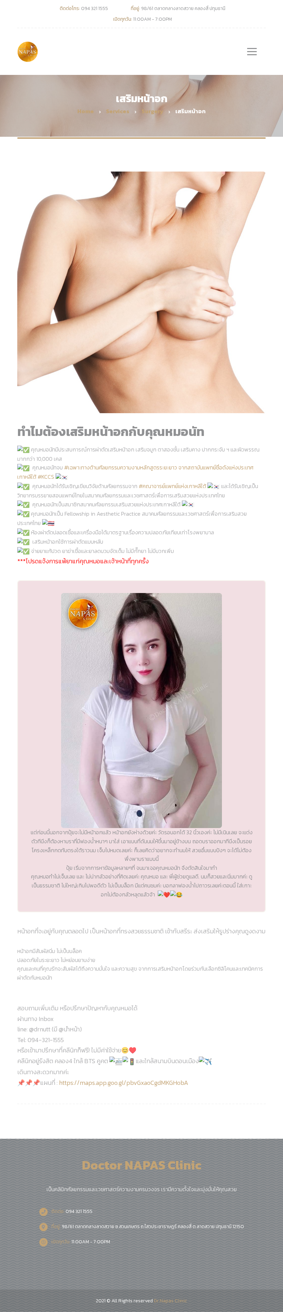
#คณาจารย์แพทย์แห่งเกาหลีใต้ (172, 486)
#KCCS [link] (47, 477)
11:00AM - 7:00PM (80, 1241)
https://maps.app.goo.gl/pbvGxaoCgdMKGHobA (123, 1082)
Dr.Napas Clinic (170, 1300)
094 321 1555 (71, 1211)
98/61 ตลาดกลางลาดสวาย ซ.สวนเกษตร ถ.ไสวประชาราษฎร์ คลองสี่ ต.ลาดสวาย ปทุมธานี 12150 (147, 1226)
